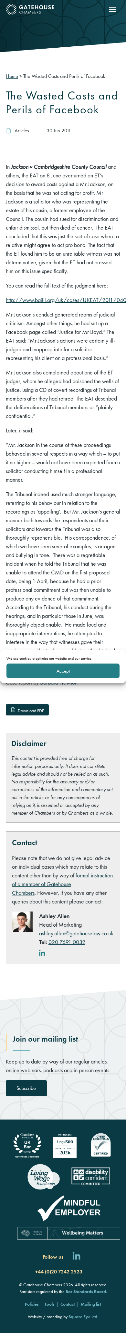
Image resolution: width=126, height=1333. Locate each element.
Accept (63, 670)
